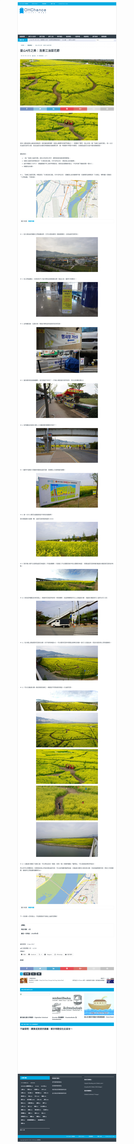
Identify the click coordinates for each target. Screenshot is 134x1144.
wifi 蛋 (43, 1086)
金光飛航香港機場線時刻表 (59, 1093)
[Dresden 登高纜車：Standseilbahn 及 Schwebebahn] (67, 1004)
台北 (44, 1089)
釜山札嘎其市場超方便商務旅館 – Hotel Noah (99, 1017)
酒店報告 (68, 36)
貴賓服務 (103, 36)
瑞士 (30, 1106)
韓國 (39, 974)
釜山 (33, 974)
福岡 (36, 1106)
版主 (35, 56)
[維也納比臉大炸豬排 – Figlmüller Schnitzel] (35, 1004)
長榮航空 (24, 1116)
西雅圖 (23, 1113)
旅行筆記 (27, 974)
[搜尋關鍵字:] (105, 40)
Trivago (96, 1094)
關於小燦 (53, 3)
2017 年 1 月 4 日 (26, 56)
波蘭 (38, 1103)
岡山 (30, 1096)
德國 (44, 1096)
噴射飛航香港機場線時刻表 (59, 1089)
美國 (30, 1109)
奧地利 (23, 1096)
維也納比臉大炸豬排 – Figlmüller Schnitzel (34, 1017)
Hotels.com (100, 1083)
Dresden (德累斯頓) (27, 1086)
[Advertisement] (82, 20)
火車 (23, 1106)
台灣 (23, 1093)
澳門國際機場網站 (57, 1082)
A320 (33, 1082)
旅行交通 (42, 36)
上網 (23, 1089)
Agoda (86, 1083)
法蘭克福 (31, 1103)
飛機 (38, 1116)
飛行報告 (59, 36)
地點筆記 (86, 36)
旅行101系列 (32, 36)
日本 (39, 1099)
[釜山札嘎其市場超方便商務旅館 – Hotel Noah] (99, 1004)
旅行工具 (50, 36)
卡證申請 (77, 36)
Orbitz (92, 1087)
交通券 (36, 1089)
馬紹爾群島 (41, 1120)
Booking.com (92, 1083)
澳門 (44, 1103)
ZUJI (96, 1087)
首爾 (44, 1116)
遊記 (30, 1113)
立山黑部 (43, 1106)
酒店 (37, 1113)
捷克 (23, 1099)
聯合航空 (38, 1109)
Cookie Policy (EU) (63, 3)
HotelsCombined (89, 1094)
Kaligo (100, 1087)
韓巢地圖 (31, 221)
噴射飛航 (38, 1093)
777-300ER (24, 1082)
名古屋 (30, 1093)
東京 (46, 1099)
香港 (23, 1120)
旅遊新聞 (22, 36)
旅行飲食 (95, 36)
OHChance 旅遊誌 (24, 3)
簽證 (23, 1109)
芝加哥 (45, 1109)
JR (37, 1086)
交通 (29, 1089)
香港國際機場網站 (57, 1086)
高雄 (23, 1123)
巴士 (37, 1096)
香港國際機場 (31, 1120)
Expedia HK (88, 1087)
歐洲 (23, 1103)
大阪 (46, 1093)
